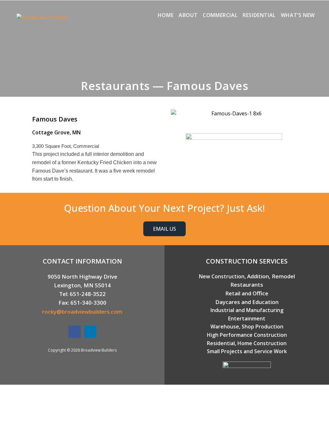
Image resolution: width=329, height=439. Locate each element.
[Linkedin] (90, 332)
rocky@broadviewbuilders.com (82, 311)
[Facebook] (74, 332)
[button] (177, 114)
